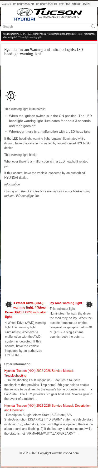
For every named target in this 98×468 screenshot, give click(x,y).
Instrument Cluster (56, 34)
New (61, 4)
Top (68, 4)
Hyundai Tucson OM (23, 4)
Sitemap (76, 4)
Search (86, 4)
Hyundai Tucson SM (46, 4)
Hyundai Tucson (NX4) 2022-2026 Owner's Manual (24, 34)
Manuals (6, 4)
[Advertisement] (49, 72)
